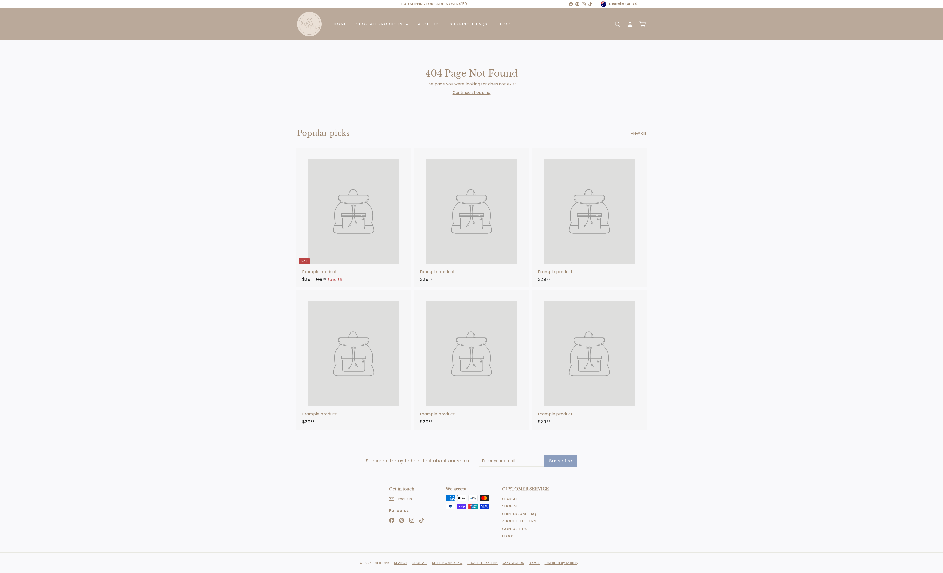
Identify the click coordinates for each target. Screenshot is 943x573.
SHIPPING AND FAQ (519, 513)
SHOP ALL (510, 506)
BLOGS (505, 24)
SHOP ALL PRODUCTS (380, 24)
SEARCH (509, 498)
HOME (340, 24)
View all (638, 133)
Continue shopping (472, 92)
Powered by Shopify (561, 562)
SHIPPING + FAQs (469, 24)
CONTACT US (514, 528)
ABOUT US (429, 24)
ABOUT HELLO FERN (519, 521)
